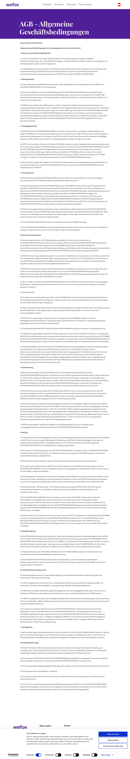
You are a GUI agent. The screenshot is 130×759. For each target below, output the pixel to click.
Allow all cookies (113, 734)
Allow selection (113, 740)
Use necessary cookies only (113, 746)
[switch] (58, 755)
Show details (105, 755)
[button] (47, 4)
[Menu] (119, 4)
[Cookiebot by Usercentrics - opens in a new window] (13, 755)
